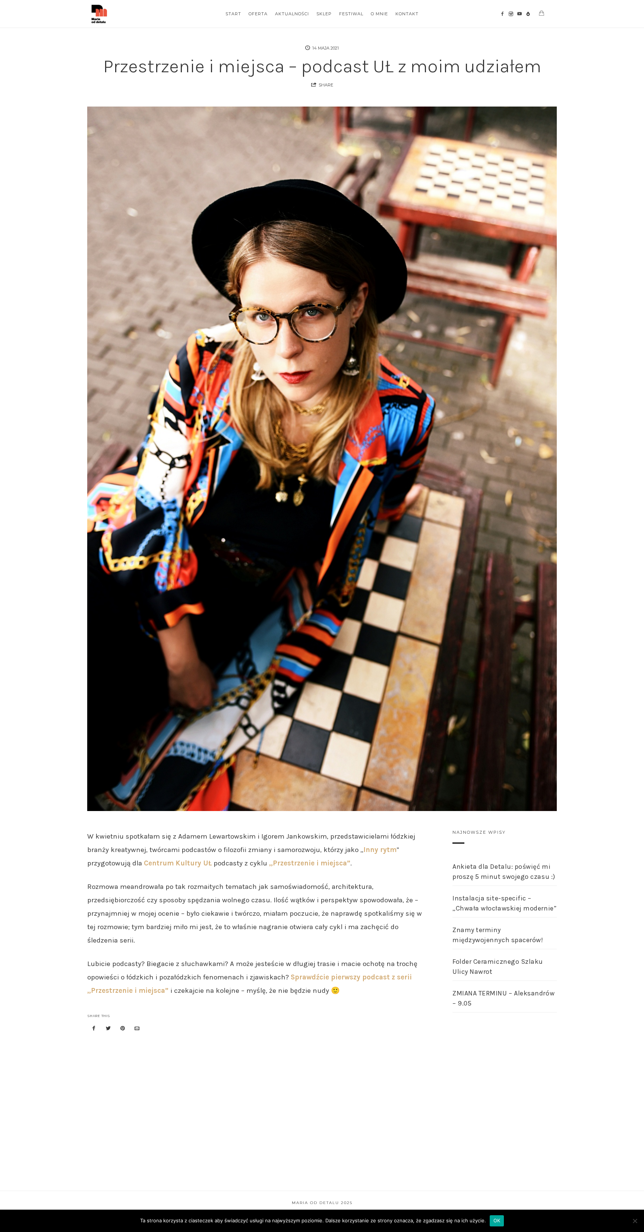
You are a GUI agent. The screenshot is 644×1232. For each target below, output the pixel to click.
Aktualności (292, 13)
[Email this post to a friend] (137, 1029)
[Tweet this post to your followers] (108, 1029)
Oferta (258, 13)
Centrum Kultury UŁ (178, 863)
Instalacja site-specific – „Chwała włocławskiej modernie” (504, 903)
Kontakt (407, 13)
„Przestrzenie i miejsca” (309, 863)
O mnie (379, 13)
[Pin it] (122, 1029)
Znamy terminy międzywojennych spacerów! (497, 935)
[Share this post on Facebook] (94, 1029)
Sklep (324, 13)
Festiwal (351, 13)
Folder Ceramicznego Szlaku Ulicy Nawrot (497, 966)
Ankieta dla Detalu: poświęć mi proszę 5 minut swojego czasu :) (503, 871)
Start (233, 13)
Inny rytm (380, 850)
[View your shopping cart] (541, 13)
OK (497, 1220)
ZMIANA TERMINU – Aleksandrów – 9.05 (503, 998)
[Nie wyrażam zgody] (634, 1221)
